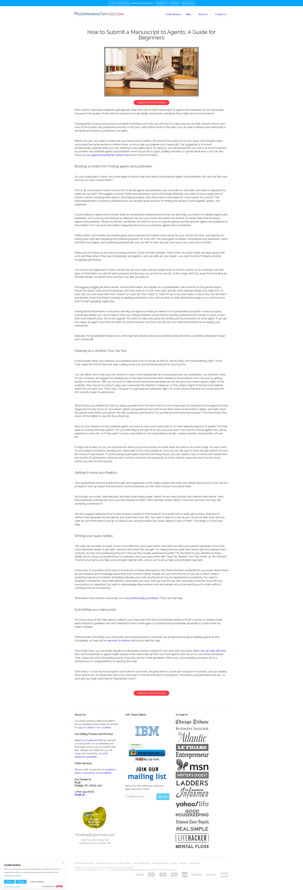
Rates (189, 14)
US (98, 868)
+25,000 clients (85, 727)
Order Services (173, 14)
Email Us (80, 794)
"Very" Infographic (141, 863)
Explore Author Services (151, 102)
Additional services (140, 3)
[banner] (99, 13)
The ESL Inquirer (160, 863)
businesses (89, 773)
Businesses (188, 3)
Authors (175, 3)
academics (110, 769)
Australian (108, 868)
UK (102, 868)
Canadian (122, 868)
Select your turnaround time (89, 740)
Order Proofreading (119, 3)
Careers (183, 863)
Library (173, 863)
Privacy (120, 870)
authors (78, 773)
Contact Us (220, 14)
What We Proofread (84, 863)
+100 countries (103, 727)
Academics (162, 3)
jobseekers (105, 773)
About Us (203, 14)
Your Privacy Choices (168, 870)
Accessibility (151, 870)
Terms (112, 870)
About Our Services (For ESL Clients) (113, 863)
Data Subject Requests (135, 870)
